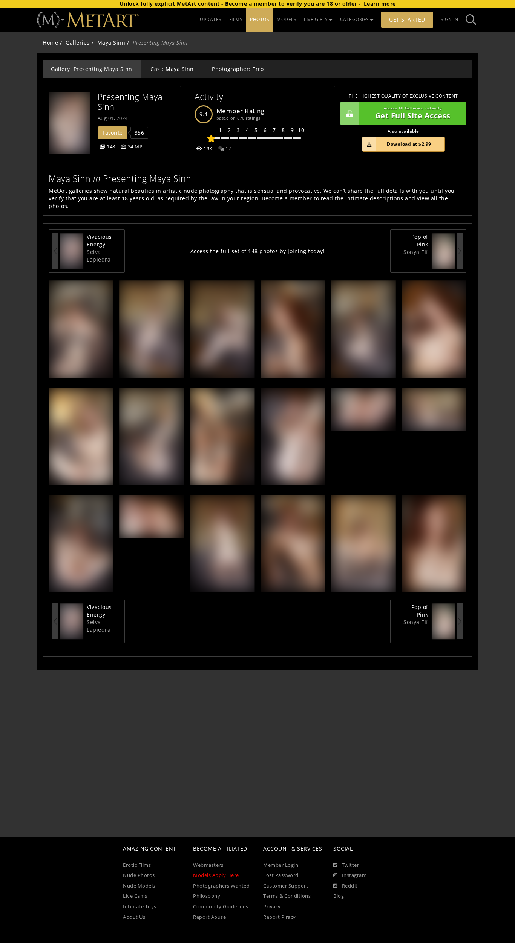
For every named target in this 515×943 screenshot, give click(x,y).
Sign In (449, 19)
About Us (134, 917)
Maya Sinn (111, 42)
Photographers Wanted (221, 886)
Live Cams (135, 896)
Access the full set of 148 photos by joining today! (257, 251)
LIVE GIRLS (316, 19)
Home (50, 42)
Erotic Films (137, 865)
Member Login (280, 865)
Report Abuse (209, 917)
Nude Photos (139, 875)
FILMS (236, 19)
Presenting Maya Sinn (131, 101)
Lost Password (281, 875)
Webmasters (208, 865)
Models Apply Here (216, 875)
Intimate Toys (139, 906)
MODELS (286, 19)
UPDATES (211, 19)
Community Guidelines (220, 906)
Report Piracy (279, 917)
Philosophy (206, 896)
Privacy (272, 906)
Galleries (78, 42)
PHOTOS (259, 19)
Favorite (113, 132)
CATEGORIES (354, 19)
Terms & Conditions (287, 896)
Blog (338, 896)
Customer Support (285, 886)
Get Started (407, 19)
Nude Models (139, 886)
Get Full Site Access (413, 113)
